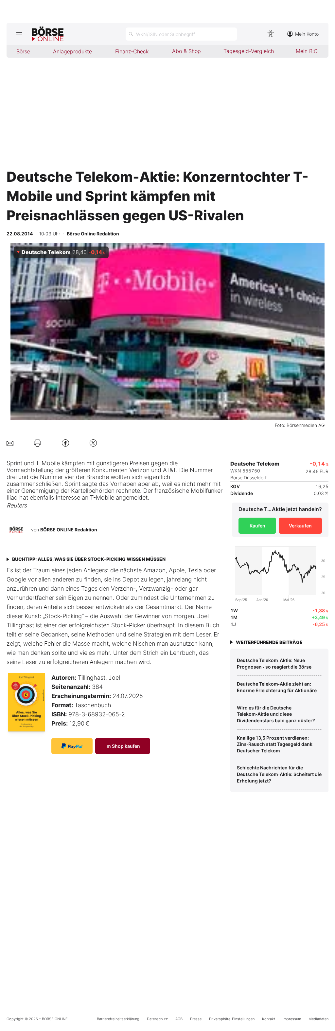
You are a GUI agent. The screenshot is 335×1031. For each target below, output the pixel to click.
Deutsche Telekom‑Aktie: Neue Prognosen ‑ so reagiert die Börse (274, 663)
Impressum (292, 1019)
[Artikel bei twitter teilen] (93, 443)
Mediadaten (318, 1019)
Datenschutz (157, 1019)
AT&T (169, 470)
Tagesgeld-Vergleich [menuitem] (248, 51)
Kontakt (268, 1019)
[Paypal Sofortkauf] (72, 746)
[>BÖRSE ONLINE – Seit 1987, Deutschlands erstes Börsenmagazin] (47, 34)
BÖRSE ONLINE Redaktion (68, 529)
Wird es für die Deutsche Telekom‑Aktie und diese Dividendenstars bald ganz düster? (276, 714)
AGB (179, 1019)
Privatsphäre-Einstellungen (232, 1019)
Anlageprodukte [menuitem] (72, 51)
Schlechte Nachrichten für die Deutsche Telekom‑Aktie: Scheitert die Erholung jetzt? (279, 774)
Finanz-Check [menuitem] (132, 51)
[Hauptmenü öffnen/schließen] (19, 34)
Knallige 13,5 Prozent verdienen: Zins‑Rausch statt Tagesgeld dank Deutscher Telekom (274, 744)
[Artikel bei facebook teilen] (65, 443)
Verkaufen (300, 525)
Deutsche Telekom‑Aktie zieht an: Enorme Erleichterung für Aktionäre (277, 687)
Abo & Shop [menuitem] (186, 51)
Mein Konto (307, 34)
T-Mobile (48, 463)
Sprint (14, 463)
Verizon (139, 470)
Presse (196, 1019)
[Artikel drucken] (37, 443)
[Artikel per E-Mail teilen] (10, 442)
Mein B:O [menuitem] (307, 51)
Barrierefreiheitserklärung (118, 1019)
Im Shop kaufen (122, 746)
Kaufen (257, 525)
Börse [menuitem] (23, 51)
